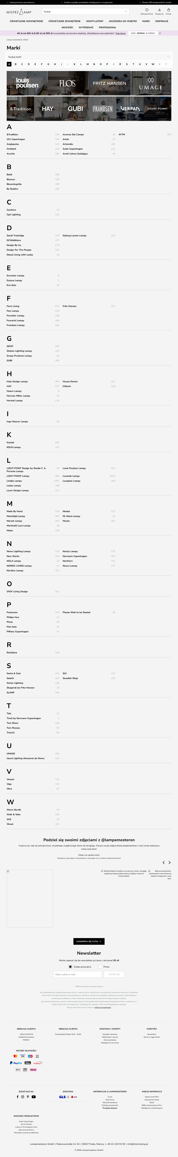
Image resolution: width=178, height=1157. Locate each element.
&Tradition (12, 134)
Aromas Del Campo (73, 134)
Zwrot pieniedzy (110, 1040)
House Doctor (70, 381)
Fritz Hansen (69, 306)
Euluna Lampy (14, 280)
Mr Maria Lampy (71, 516)
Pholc (10, 621)
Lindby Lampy (14, 480)
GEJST (10, 346)
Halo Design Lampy (17, 381)
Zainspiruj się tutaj (87, 941)
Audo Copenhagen (73, 148)
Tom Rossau (13, 727)
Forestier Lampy (15, 315)
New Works (13, 556)
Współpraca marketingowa (151, 1108)
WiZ (9, 819)
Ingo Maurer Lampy (17, 421)
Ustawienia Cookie (151, 1099)
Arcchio (11, 153)
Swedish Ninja (70, 678)
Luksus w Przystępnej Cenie (26, 1127)
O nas (110, 1097)
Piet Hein (12, 626)
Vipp (9, 783)
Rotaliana (12, 652)
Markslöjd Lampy (16, 516)
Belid (9, 174)
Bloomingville (14, 184)
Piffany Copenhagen (18, 631)
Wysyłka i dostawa (110, 1034)
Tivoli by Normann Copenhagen (24, 718)
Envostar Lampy (15, 275)
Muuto (66, 520)
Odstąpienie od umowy (110, 1042)
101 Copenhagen (16, 139)
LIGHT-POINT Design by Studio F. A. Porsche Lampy (26, 470)
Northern (68, 560)
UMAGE (11, 753)
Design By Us (14, 245)
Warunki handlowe (110, 1102)
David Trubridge (15, 235)
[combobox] (85, 11)
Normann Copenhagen (75, 556)
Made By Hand (15, 511)
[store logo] (19, 11)
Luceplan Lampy (71, 480)
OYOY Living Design (17, 591)
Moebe (66, 511)
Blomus (11, 179)
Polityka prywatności (110, 1105)
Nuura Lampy (70, 565)
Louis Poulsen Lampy (74, 468)
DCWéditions (14, 240)
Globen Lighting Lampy (19, 350)
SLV (65, 673)
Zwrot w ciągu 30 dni (152, 1037)
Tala (9, 713)
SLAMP (10, 692)
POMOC (26, 1040)
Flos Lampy (13, 310)
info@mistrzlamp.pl (26, 1037)
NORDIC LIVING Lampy (19, 565)
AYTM (122, 134)
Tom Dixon (12, 722)
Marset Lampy (14, 520)
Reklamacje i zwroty (110, 1037)
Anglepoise (13, 144)
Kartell (10, 442)
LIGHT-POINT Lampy (18, 475)
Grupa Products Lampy (19, 355)
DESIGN (143, 33)
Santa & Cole (14, 673)
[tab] (26, 1036)
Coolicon (11, 209)
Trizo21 (11, 732)
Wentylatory (94, 21)
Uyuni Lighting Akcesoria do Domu (25, 758)
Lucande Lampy (71, 475)
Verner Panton (26, 1124)
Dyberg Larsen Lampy (74, 235)
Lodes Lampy (14, 485)
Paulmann (12, 612)
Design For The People (19, 249)
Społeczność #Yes (152, 1097)
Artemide (68, 144)
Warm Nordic (14, 809)
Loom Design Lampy (18, 490)
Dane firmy (110, 1099)
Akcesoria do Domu (26, 1130)
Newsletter (151, 1034)
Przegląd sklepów (110, 1108)
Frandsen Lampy (16, 325)
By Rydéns (12, 188)
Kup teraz (121, 33)
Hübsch (67, 386)
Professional (107, 27)
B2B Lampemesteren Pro (152, 1105)
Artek (66, 139)
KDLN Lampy (14, 447)
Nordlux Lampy (15, 570)
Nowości (67, 27)
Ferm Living (13, 306)
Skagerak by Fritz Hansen (20, 687)
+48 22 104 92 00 (26, 1034)
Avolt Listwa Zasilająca (75, 153)
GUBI (9, 360)
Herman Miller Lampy (18, 395)
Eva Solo (11, 285)
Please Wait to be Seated (76, 612)
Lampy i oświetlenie (14, 40)
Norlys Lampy (70, 551)
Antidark (11, 148)
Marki (152, 1102)
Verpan (10, 779)
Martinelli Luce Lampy (19, 525)
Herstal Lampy (15, 400)
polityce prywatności (103, 1007)
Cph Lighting (14, 214)
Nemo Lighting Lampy (19, 551)
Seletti (10, 678)
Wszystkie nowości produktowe (26, 1132)
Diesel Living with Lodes (20, 254)
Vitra (9, 788)
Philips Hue (13, 617)
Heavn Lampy (14, 391)
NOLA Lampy (14, 560)
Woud (10, 823)
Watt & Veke (13, 814)
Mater (10, 530)
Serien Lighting (15, 682)
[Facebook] (17, 1096)
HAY (9, 386)
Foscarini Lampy (15, 320)
